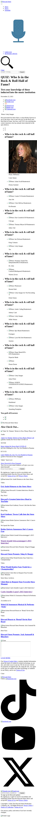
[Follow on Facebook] (6, 721)
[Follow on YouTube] (18, 753)
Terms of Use (11, 476)
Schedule (7, 10)
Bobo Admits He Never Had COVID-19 (13, 446)
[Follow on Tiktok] (18, 719)
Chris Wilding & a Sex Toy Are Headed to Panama (16, 455)
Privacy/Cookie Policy (11, 661)
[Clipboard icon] (10, 109)
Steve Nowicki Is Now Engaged (11, 463)
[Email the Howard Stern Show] (15, 791)
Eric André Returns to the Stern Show (16, 486)
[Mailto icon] (9, 107)
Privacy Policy (23, 476)
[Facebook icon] (10, 100)
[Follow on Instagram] (11, 679)
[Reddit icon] (6, 104)
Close (2, 70)
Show (6, 7)
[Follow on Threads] (6, 791)
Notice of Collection (7, 807)
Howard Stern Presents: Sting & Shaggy (17, 554)
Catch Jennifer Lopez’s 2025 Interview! (16, 592)
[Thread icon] (9, 105)
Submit (22, 469)
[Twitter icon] (9, 101)
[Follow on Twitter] (18, 789)
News (6, 8)
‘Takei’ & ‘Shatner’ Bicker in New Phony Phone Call (17, 438)
